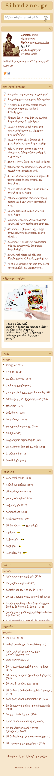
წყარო (7, 565)
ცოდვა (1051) (14, 371)
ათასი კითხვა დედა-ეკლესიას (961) (28, 596)
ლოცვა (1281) (14, 365)
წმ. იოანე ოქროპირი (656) (22, 683)
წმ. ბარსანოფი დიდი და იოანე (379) (28, 736)
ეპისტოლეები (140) (18, 518)
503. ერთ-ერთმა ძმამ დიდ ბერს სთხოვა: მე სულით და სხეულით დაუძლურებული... (25, 131)
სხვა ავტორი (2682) (18, 659)
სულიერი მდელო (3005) (20, 583)
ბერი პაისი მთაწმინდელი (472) (25, 721)
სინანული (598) (15, 412)
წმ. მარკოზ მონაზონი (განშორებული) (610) (29, 692)
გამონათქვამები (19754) (21, 484)
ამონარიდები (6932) (18, 491)
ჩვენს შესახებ (26, 756)
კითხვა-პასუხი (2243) (19, 498)
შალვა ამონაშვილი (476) (21, 714)
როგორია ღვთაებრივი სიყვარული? (28, 94)
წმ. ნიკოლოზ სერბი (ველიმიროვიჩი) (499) (28, 707)
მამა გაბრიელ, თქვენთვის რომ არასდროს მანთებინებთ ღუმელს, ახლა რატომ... (27, 153)
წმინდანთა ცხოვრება (22, 525)
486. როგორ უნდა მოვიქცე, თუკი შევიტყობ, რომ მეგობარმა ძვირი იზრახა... (26, 233)
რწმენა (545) (13, 433)
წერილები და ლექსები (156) (23, 576)
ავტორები (13, 539)
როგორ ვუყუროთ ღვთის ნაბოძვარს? (29, 99)
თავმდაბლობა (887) (18, 378)
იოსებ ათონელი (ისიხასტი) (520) (26, 644)
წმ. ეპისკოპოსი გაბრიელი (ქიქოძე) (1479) (27, 668)
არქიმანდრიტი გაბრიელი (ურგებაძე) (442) (22, 729)
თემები (11, 532)
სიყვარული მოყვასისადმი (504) (25, 446)
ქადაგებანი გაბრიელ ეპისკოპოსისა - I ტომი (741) (29, 614)
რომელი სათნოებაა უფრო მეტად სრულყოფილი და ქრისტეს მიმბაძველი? (27, 109)
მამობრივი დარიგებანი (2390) (24, 590)
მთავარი (8, 472)
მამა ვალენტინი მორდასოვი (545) (27, 699)
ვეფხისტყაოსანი (39, 42)
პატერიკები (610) (16, 505)
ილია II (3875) (14, 637)
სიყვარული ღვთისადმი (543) (24, 440)
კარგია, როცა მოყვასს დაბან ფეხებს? (29, 161)
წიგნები (11, 546)
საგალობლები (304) (18, 477)
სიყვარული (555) (16, 419)
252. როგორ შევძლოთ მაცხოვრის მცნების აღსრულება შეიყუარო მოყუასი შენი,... (27, 246)
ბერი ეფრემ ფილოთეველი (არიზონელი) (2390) (23, 653)
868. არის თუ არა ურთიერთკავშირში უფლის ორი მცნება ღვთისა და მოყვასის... (28, 180)
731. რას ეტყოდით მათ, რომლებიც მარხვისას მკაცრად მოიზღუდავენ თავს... (27, 202)
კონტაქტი (41, 756)
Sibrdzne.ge (27, 5)
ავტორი (8, 626)
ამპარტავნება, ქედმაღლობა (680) (27, 399)
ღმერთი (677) (14, 406)
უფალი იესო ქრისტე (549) (22, 426)
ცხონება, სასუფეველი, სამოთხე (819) (28, 392)
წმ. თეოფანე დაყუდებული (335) (25, 743)
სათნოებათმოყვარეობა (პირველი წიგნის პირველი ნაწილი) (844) (27, 605)
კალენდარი (14, 552)
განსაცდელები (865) (18, 385)
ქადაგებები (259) (16, 512)
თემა (6, 354)
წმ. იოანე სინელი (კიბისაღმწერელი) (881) (28, 677)
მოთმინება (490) (16, 460)
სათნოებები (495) (16, 453)
